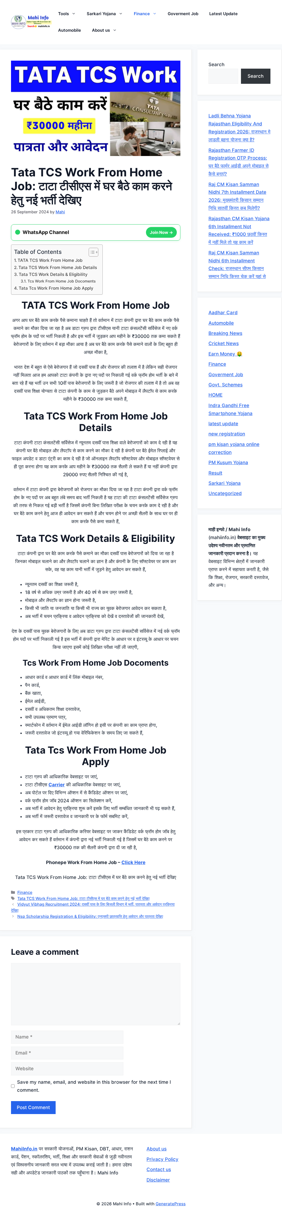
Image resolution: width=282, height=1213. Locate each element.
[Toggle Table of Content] (91, 252)
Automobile (69, 30)
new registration (226, 434)
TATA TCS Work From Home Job (50, 260)
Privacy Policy (162, 1159)
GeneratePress (171, 1203)
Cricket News (223, 343)
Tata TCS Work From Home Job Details (57, 267)
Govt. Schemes (225, 385)
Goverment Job (183, 13)
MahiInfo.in (24, 1149)
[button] (75, 14)
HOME (215, 395)
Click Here (133, 862)
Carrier (56, 784)
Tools (63, 13)
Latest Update (223, 13)
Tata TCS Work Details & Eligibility (53, 274)
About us (101, 30)
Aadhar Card (223, 312)
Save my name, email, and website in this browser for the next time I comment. (94, 1086)
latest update (223, 423)
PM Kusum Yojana (228, 462)
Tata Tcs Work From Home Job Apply (56, 288)
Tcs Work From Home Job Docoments (62, 281)
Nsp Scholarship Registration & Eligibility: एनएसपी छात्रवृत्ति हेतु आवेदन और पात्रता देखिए (90, 916)
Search (216, 64)
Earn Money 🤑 (225, 354)
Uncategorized (225, 493)
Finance (142, 13)
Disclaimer (158, 1180)
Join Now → (161, 231)
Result (215, 473)
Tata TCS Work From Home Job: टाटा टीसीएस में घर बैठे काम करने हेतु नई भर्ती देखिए (83, 898)
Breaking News (225, 333)
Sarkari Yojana (101, 13)
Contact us (159, 1169)
